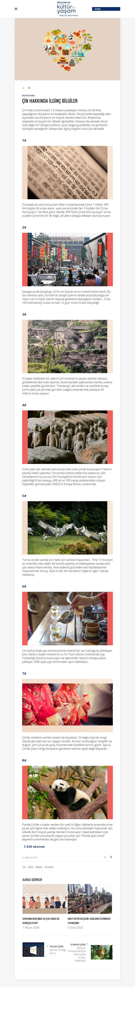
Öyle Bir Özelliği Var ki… (57, 951)
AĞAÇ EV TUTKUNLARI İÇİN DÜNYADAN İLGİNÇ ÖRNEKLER (77, 954)
